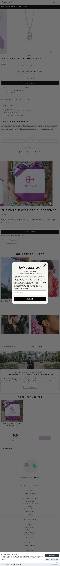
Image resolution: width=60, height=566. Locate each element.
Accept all (52, 555)
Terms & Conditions (15, 564)
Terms (26, 288)
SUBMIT (30, 299)
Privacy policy (5, 564)
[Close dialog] (45, 265)
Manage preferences (52, 559)
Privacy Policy (18, 288)
